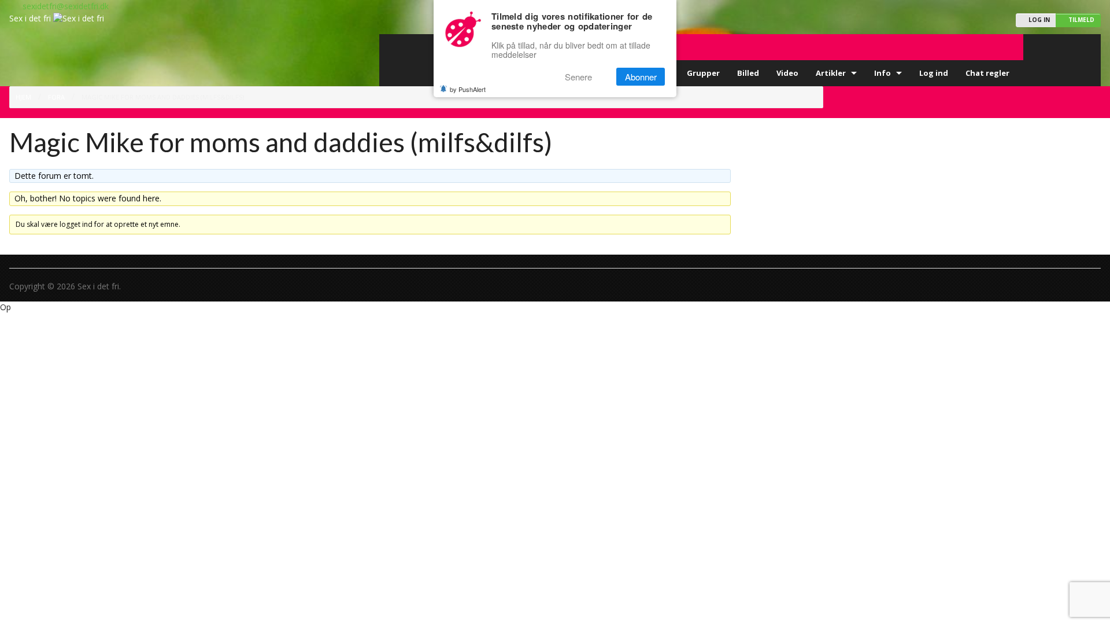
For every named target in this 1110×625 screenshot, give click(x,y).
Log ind (933, 73)
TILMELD (1080, 20)
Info (882, 73)
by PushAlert (468, 89)
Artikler (831, 73)
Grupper (703, 73)
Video (787, 73)
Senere (578, 77)
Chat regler (987, 73)
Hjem (23, 97)
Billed (748, 73)
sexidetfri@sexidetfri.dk (62, 6)
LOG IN (1038, 20)
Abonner (641, 77)
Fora (56, 97)
